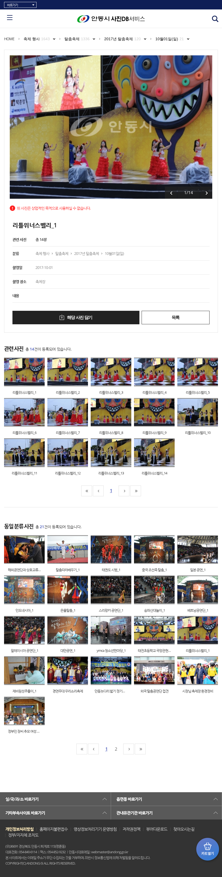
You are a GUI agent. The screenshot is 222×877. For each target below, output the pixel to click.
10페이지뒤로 (124, 490)
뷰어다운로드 (156, 829)
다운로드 (30, 372)
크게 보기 (19, 372)
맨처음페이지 (86, 490)
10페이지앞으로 (98, 490)
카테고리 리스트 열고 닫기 (10, 17)
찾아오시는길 (183, 829)
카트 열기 (207, 849)
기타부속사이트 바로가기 (25, 812)
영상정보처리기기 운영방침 (95, 829)
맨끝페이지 (135, 490)
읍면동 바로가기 (129, 799)
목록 (175, 317)
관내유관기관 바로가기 (134, 812)
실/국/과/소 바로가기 (21, 799)
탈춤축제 (77, 39)
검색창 (215, 19)
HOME (9, 38)
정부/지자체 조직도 (23, 835)
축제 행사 (37, 39)
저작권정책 (131, 829)
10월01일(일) (169, 39)
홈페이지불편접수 (54, 829)
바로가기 (12, 5)
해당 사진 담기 (79, 317)
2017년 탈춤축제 (122, 39)
